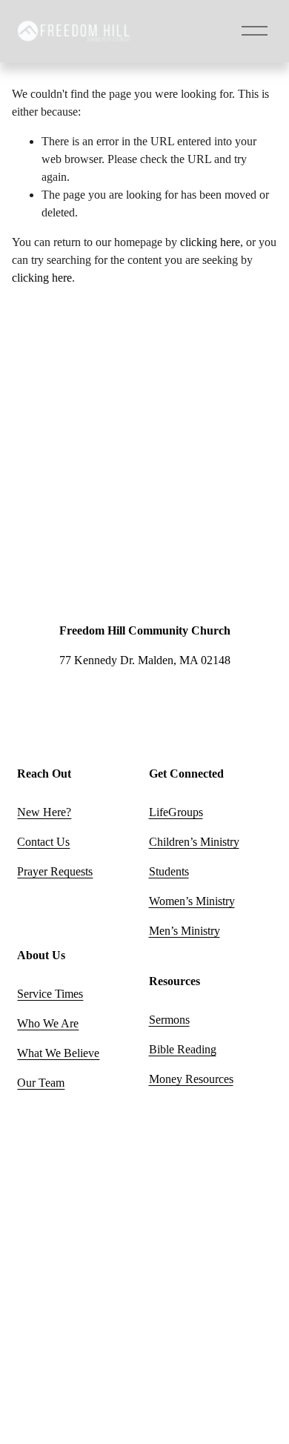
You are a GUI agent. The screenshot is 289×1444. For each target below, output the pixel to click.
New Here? (44, 812)
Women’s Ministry (192, 901)
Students (169, 871)
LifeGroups (176, 812)
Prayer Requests (55, 871)
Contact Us (43, 841)
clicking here (210, 242)
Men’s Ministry (184, 930)
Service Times (50, 993)
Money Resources (191, 1079)
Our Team (40, 1082)
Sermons (169, 1019)
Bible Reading (182, 1049)
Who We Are (48, 1023)
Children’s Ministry (194, 841)
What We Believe (58, 1053)
